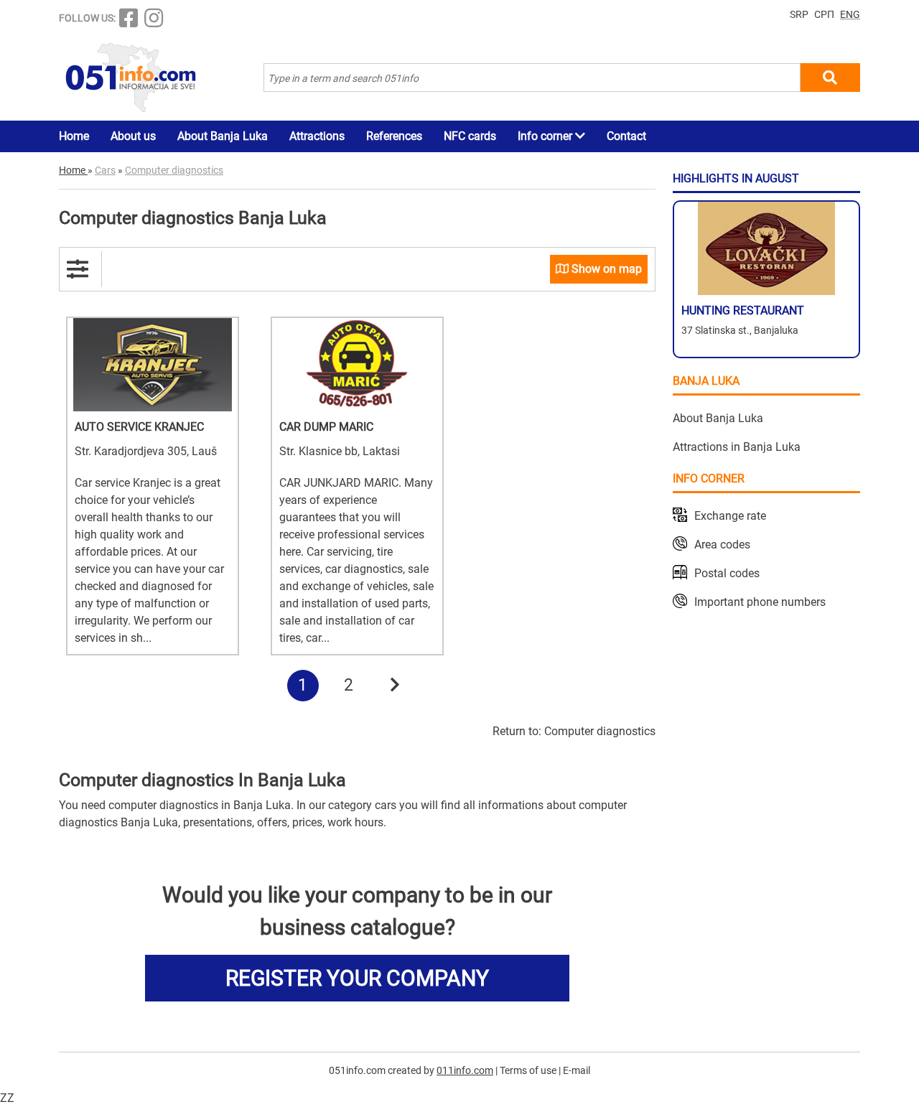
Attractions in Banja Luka (737, 447)
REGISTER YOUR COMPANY (357, 978)
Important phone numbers (760, 602)
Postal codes (727, 573)
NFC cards (470, 136)
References (394, 136)
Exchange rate (730, 516)
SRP (799, 14)
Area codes (722, 544)
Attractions (317, 136)
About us (133, 136)
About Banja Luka (222, 136)
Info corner (546, 136)
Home (74, 136)
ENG (850, 14)
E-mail (576, 1070)
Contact (626, 136)
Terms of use (528, 1070)
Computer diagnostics (600, 731)
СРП (824, 14)
